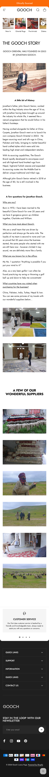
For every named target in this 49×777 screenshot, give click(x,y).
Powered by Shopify (35, 764)
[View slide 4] (29, 637)
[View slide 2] (22, 637)
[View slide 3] (26, 637)
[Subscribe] (41, 729)
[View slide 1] (19, 637)
